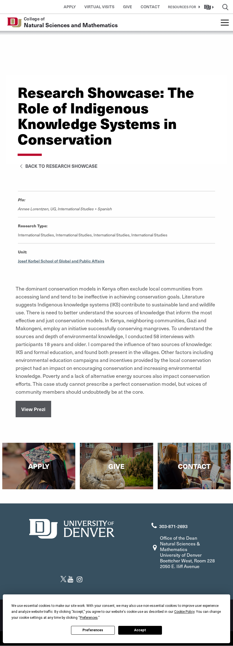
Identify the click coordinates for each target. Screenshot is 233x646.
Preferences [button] (89, 618)
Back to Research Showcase (60, 166)
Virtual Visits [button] (99, 6)
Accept (140, 630)
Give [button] (127, 6)
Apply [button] (70, 6)
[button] (183, 7)
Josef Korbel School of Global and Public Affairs (61, 261)
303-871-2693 (173, 526)
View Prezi (33, 409)
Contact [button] (150, 6)
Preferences (92, 630)
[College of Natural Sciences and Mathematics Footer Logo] (72, 527)
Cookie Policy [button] (184, 612)
